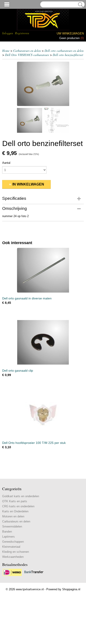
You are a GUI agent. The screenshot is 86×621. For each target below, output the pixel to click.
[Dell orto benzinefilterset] (43, 83)
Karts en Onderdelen (15, 511)
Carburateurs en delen (27, 51)
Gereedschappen (13, 541)
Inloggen (7, 33)
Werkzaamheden (13, 556)
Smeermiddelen (12, 526)
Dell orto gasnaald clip (17, 370)
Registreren (22, 33)
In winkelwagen (28, 184)
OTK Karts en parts (14, 501)
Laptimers (8, 536)
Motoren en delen (13, 516)
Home (5, 51)
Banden (7, 531)
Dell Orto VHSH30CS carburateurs (27, 55)
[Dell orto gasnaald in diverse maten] (43, 270)
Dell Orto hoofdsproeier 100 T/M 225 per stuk (34, 443)
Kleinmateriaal (11, 546)
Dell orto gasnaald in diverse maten (27, 298)
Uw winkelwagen (70, 33)
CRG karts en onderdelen (18, 506)
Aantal (6, 162)
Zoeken (79, 4)
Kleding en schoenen (15, 551)
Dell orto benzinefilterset (68, 55)
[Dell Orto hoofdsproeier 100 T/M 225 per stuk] (43, 414)
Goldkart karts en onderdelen (20, 496)
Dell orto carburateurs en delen (64, 51)
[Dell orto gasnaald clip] (43, 342)
